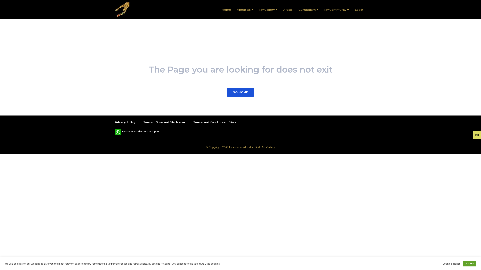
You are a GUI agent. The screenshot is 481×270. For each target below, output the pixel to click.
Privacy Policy (125, 122)
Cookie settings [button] (452, 263)
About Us (244, 9)
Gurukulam (307, 9)
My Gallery (267, 9)
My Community (335, 9)
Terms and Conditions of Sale (214, 122)
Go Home (240, 92)
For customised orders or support (138, 132)
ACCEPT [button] (470, 263)
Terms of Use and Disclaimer (164, 122)
